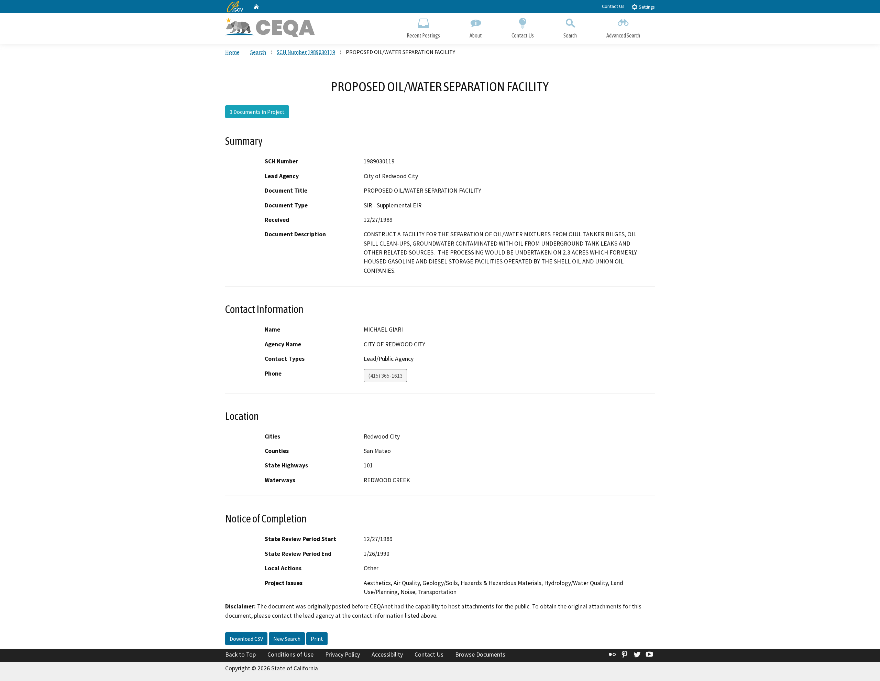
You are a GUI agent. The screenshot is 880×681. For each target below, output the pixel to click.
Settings (646, 7)
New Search (286, 638)
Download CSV (246, 638)
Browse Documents (480, 654)
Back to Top (240, 654)
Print (317, 638)
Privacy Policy (342, 654)
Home (232, 51)
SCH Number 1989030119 (306, 51)
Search (570, 35)
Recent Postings (423, 35)
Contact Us (613, 6)
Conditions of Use (290, 654)
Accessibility (387, 654)
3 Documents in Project (257, 111)
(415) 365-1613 (385, 375)
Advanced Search (623, 35)
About (476, 35)
